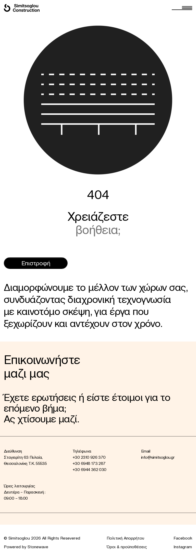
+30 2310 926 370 (89, 457)
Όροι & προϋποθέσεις (127, 546)
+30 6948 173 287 (89, 463)
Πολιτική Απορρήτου (125, 538)
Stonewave (38, 546)
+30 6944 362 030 (89, 469)
